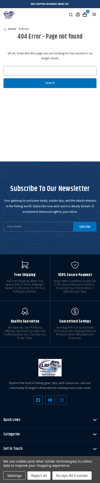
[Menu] (94, 14)
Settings (14, 475)
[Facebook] (38, 400)
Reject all (39, 475)
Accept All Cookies (72, 475)
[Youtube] (50, 400)
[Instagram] (62, 400)
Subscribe (84, 226)
